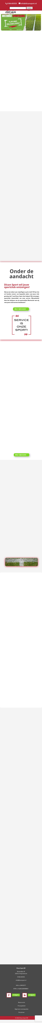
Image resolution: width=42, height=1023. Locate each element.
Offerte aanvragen (15, 698)
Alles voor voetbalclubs (21, 159)
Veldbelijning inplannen (14, 546)
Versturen (31, 552)
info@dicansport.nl (21, 980)
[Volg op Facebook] (6, 925)
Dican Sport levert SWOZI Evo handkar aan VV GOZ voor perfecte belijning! (21, 745)
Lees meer (22, 770)
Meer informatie (20, 455)
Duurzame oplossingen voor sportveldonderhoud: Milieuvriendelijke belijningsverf (21, 799)
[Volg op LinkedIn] (22, 925)
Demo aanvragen (15, 695)
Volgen (13, 925)
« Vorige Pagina (11, 884)
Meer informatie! (20, 309)
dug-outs (16, 419)
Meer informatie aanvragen (15, 548)
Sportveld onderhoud (21, 245)
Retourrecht (21, 1002)
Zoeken (29, 8)
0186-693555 (21, 977)
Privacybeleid (21, 1006)
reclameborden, (33, 419)
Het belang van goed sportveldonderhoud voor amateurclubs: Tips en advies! (21, 852)
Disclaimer (21, 1012)
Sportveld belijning (21, 203)
